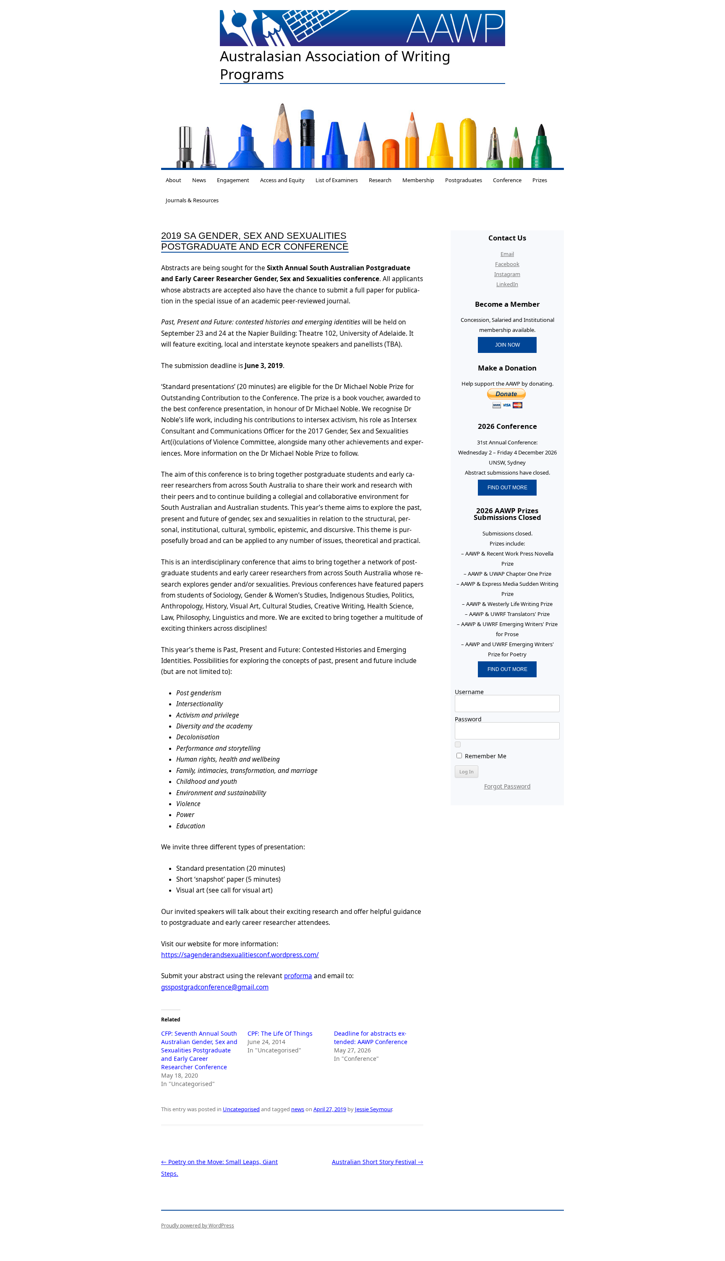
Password (468, 719)
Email (507, 254)
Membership (418, 180)
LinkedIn (507, 284)
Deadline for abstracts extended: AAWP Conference (370, 1037)
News (199, 180)
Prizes (539, 180)
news (297, 1109)
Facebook (507, 264)
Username (469, 692)
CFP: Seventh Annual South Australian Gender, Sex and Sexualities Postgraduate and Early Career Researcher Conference (199, 1050)
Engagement (233, 180)
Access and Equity (282, 180)
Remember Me (484, 756)
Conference (507, 180)
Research (380, 180)
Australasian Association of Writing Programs (335, 65)
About (173, 180)
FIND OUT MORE (507, 487)
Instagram (507, 274)
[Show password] (458, 744)
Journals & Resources (192, 200)
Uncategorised (241, 1109)
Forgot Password (507, 786)
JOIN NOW (507, 344)
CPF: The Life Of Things (280, 1033)
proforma (298, 975)
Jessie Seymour (373, 1109)
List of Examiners (337, 180)
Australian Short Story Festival (377, 1162)
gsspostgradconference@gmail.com (215, 987)
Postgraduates (463, 180)
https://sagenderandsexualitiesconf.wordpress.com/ (240, 954)
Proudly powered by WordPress (197, 1225)
